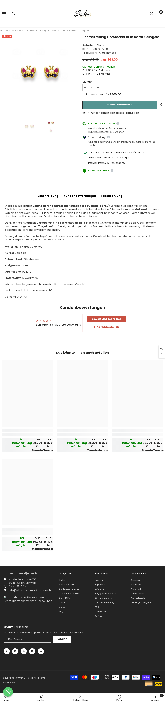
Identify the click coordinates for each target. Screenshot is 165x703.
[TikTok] (32, 651)
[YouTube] (41, 651)
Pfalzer (101, 45)
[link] (27, 434)
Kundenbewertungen (79, 196)
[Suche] (13, 14)
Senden (62, 639)
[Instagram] (15, 651)
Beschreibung (48, 196)
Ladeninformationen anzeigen (107, 163)
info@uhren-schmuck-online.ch (30, 590)
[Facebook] (7, 651)
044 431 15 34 (17, 586)
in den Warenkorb (119, 104)
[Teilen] (160, 105)
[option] (40, 72)
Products (17, 30)
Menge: (87, 81)
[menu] (4, 14)
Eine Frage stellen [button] (106, 327)
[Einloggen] (151, 14)
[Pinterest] (24, 651)
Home (4, 30)
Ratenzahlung (112, 196)
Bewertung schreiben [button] (107, 319)
